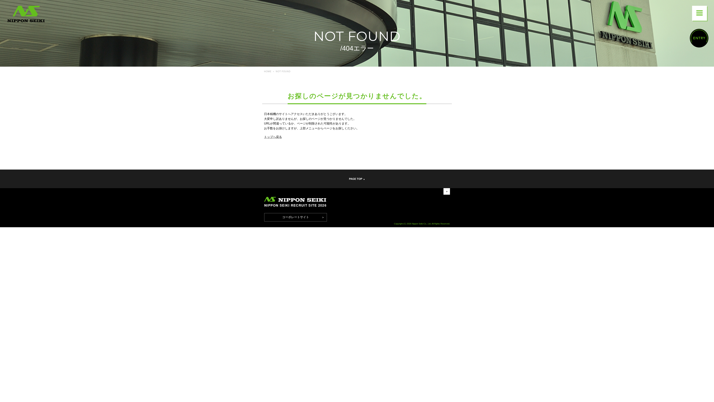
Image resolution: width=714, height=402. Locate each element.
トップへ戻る (273, 136)
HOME (267, 71)
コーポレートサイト (295, 217)
